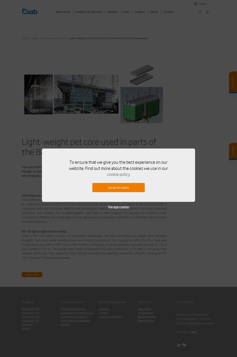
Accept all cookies (118, 187)
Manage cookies (118, 206)
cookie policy (118, 174)
